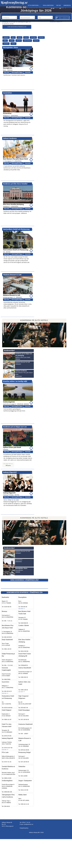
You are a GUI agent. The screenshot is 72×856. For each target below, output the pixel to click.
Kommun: (22, 15)
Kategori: (40, 15)
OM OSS (58, 5)
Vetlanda (33, 37)
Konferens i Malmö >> (56, 21)
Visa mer (6, 72)
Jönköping (6, 37)
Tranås (13, 43)
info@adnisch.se (28, 824)
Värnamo (41, 37)
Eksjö (13, 37)
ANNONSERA (67, 5)
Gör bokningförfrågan (16, 27)
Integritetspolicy (24, 828)
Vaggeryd (6, 43)
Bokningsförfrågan (17, 72)
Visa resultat (63, 18)
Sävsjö (26, 37)
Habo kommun (27, 40)
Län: (3, 15)
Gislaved (36, 40)
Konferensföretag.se (13, 2)
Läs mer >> (21, 608)
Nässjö (19, 37)
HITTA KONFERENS (33, 5)
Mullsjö (19, 40)
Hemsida (27, 72)
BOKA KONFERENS (48, 5)
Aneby (5, 40)
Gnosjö (11, 40)
